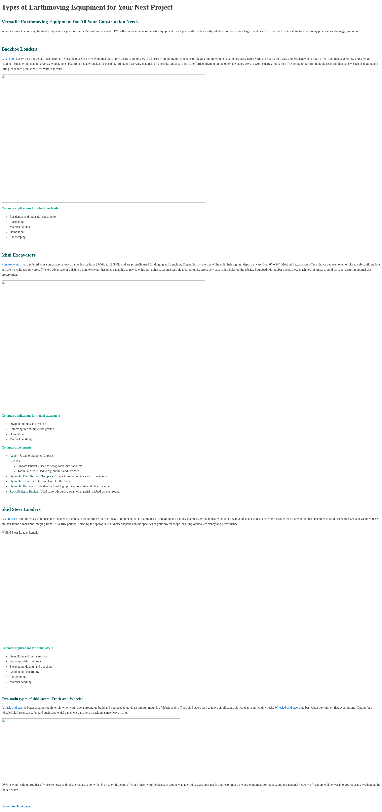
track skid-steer (14, 707)
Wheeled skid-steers (287, 707)
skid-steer (10, 518)
